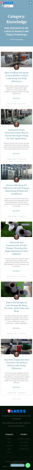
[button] (30, 2)
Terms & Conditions (24, 466)
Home (12, 39)
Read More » (16, 98)
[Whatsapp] (27, 465)
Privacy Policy (13, 466)
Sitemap (5, 466)
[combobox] (8, 6)
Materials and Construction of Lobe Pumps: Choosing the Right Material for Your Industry (16, 248)
